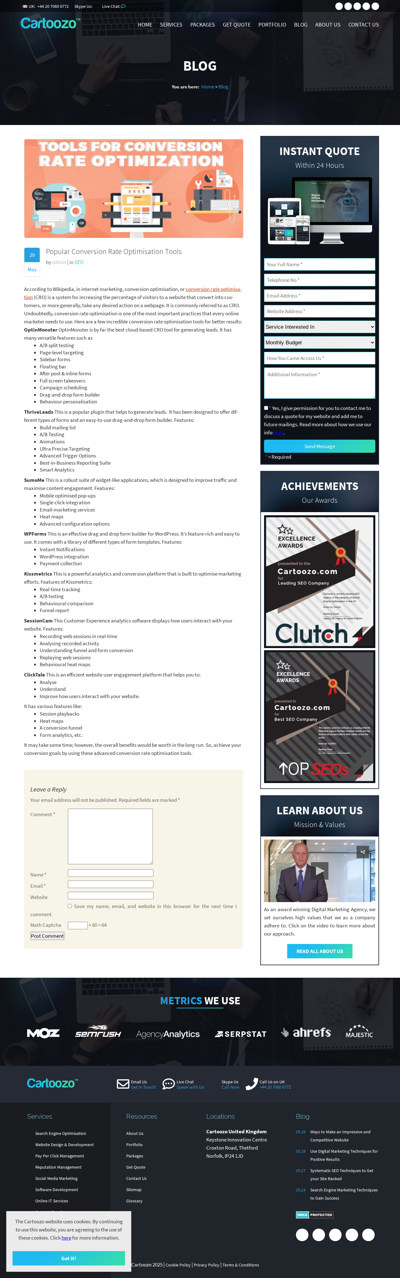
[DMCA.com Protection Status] (315, 1217)
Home (207, 86)
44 (53, 6)
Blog (223, 86)
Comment (42, 814)
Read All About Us (320, 951)
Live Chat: (111, 6)
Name (38, 874)
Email (38, 885)
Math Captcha (45, 924)
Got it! (68, 1258)
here (66, 1237)
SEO (78, 262)
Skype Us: (83, 6)
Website (39, 897)
